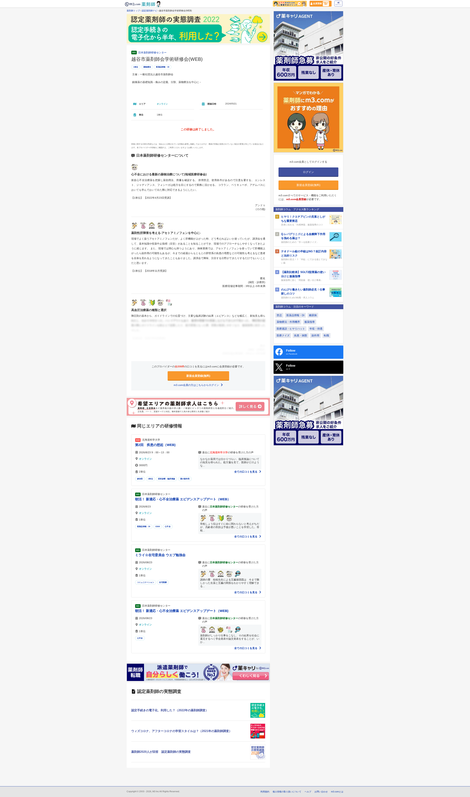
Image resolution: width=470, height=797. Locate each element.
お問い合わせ (321, 791)
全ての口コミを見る (246, 471)
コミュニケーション (145, 582)
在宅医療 (163, 582)
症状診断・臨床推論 (166, 479)
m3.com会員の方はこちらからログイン (197, 385)
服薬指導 (309, 321)
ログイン (338, 4)
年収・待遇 (316, 328)
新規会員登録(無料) (198, 375)
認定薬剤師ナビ (149, 10)
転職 (326, 335)
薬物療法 (147, 67)
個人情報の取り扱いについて (287, 791)
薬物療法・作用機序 (288, 321)
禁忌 (279, 315)
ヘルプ (308, 791)
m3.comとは (337, 791)
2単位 (150, 479)
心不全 (168, 526)
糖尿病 (313, 315)
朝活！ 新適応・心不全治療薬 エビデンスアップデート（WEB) (181, 611)
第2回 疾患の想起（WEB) (155, 445)
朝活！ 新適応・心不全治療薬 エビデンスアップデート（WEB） (183, 499)
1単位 (135, 67)
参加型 (140, 479)
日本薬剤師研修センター (152, 52)
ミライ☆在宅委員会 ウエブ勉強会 (160, 555)
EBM (158, 526)
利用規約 (265, 791)
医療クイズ (283, 335)
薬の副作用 (185, 479)
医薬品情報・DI (162, 67)
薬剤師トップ (133, 10)
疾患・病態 (300, 335)
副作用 (315, 335)
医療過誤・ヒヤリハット (291, 328)
